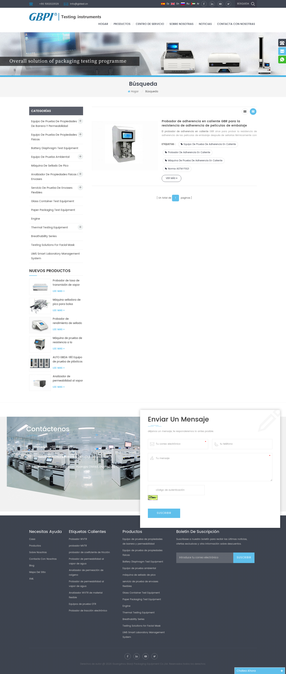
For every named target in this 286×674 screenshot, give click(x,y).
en (177, 4)
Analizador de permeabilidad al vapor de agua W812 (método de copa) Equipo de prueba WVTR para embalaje (68, 379)
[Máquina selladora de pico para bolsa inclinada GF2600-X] (40, 306)
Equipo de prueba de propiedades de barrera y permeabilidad (54, 123)
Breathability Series (44, 236)
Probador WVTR (78, 539)
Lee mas (57, 291)
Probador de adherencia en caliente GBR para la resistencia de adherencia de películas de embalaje (204, 123)
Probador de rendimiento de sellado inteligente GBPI (67, 321)
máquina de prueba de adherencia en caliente (195, 160)
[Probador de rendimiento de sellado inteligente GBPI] (40, 325)
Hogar (103, 24)
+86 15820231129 (49, 4)
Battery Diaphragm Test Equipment (54, 148)
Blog (31, 565)
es (167, 4)
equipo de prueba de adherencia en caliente (210, 144)
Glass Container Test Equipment (52, 201)
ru (187, 4)
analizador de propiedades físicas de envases (56, 176)
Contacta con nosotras (236, 24)
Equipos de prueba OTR (82, 604)
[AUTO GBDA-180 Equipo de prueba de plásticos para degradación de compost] (40, 363)
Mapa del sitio (37, 572)
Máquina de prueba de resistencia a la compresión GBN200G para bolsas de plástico (68, 340)
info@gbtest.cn (79, 4)
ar (197, 4)
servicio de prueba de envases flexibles (51, 190)
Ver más (170, 178)
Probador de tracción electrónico (88, 611)
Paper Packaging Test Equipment (53, 210)
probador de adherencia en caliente (189, 152)
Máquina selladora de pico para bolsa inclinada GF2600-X (67, 302)
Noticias (205, 24)
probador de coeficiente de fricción (89, 552)
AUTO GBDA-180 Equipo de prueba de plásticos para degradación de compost (67, 359)
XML (31, 579)
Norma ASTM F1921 (178, 169)
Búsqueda (243, 4)
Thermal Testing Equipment (49, 227)
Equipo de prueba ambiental (50, 157)
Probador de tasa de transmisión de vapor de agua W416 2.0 (66, 283)
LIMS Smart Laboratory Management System (55, 256)
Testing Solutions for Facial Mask (53, 245)
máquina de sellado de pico (49, 165)
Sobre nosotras (181, 24)
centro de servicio (150, 24)
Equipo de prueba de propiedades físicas (54, 137)
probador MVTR (78, 546)
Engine (35, 219)
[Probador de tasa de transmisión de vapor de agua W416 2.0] (40, 287)
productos (122, 24)
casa (32, 539)
